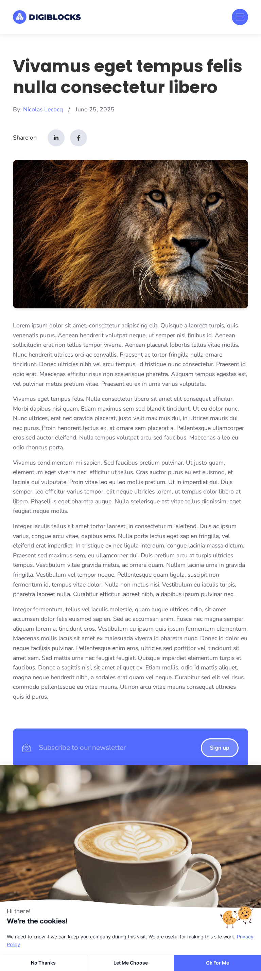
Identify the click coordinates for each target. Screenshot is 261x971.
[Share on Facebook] (78, 137)
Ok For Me (217, 963)
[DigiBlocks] (47, 17)
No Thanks (43, 963)
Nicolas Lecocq (43, 109)
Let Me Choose (131, 963)
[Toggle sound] (11, 888)
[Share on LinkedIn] (56, 137)
